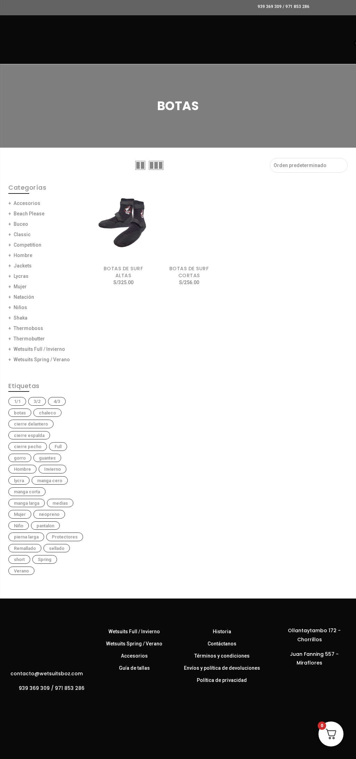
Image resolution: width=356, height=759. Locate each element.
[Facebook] (40, 703)
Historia (222, 631)
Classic (22, 234)
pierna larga (26, 536)
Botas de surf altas (123, 272)
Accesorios (27, 203)
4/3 (57, 401)
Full (58, 446)
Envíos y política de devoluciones (222, 668)
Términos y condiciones (222, 656)
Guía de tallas (134, 668)
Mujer (20, 286)
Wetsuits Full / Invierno (39, 349)
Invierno (52, 469)
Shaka (20, 318)
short (19, 559)
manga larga (26, 503)
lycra (19, 480)
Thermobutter (29, 338)
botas (20, 412)
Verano (21, 571)
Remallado (25, 548)
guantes (47, 458)
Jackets (23, 266)
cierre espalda (29, 435)
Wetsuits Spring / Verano (42, 359)
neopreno (49, 514)
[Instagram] (54, 703)
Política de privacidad (222, 680)
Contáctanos (222, 643)
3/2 (37, 401)
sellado (56, 548)
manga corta (27, 491)
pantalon (45, 525)
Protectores (65, 536)
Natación (24, 297)
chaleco (47, 412)
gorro (20, 458)
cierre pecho (27, 446)
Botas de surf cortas (189, 272)
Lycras (21, 276)
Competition (27, 245)
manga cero (49, 480)
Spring (44, 559)
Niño (18, 525)
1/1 (17, 401)
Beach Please (29, 213)
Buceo (21, 224)
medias (60, 503)
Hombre (23, 255)
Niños (20, 307)
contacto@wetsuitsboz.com (46, 673)
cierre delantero (31, 424)
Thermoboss (28, 328)
